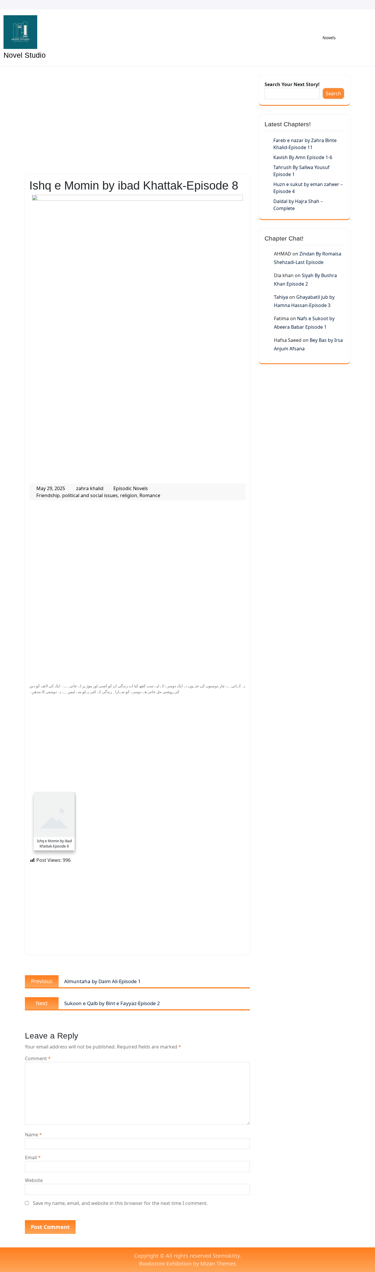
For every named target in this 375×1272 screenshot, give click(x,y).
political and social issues (90, 495)
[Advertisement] (137, 118)
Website (34, 1180)
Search (333, 93)
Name (33, 1134)
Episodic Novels (130, 488)
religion (128, 495)
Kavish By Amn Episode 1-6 (302, 157)
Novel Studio (25, 55)
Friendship (48, 495)
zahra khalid (89, 488)
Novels (329, 37)
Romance (149, 495)
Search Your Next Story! (292, 84)
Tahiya (281, 297)
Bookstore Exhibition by (187, 1263)
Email (33, 1157)
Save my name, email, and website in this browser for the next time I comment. (120, 1203)
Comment (38, 1058)
